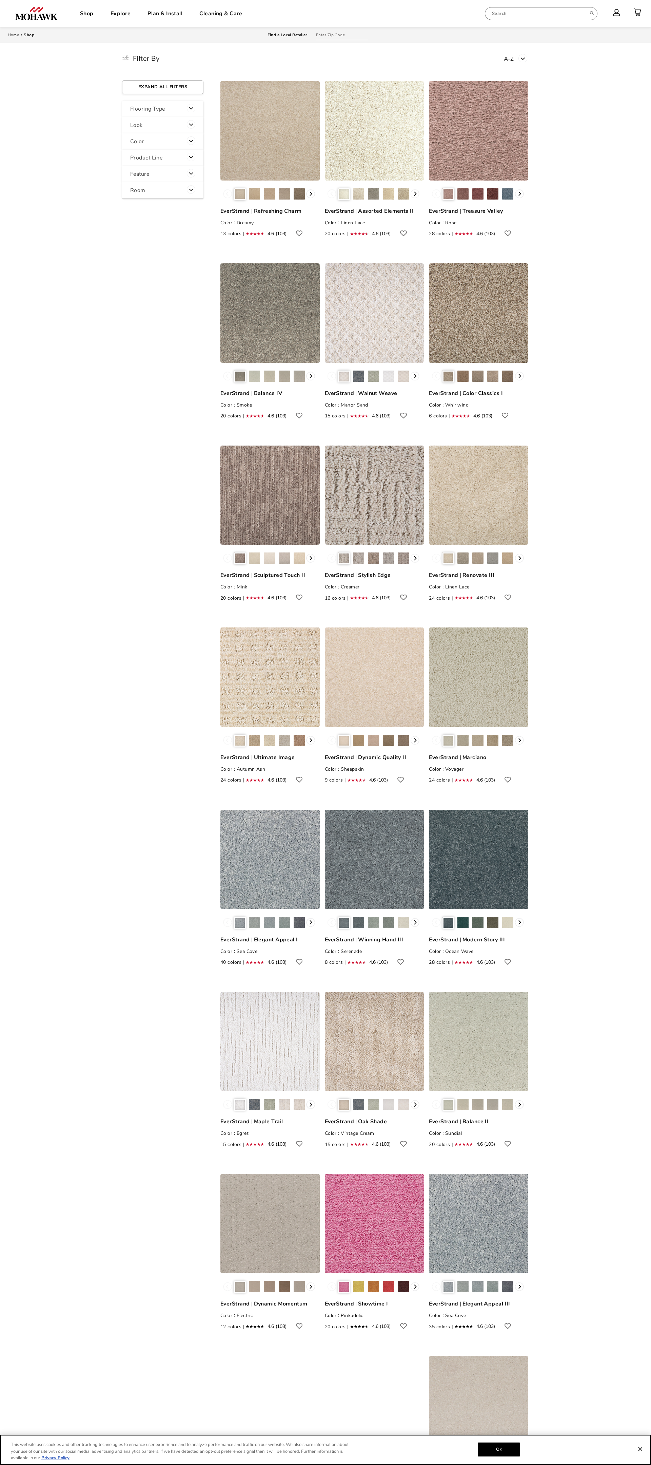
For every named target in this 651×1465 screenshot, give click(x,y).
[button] (162, 109)
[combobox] (541, 13)
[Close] (640, 1449)
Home (13, 35)
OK (499, 1449)
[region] (325, 1450)
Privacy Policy (55, 1458)
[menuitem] (541, 13)
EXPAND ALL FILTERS (162, 87)
